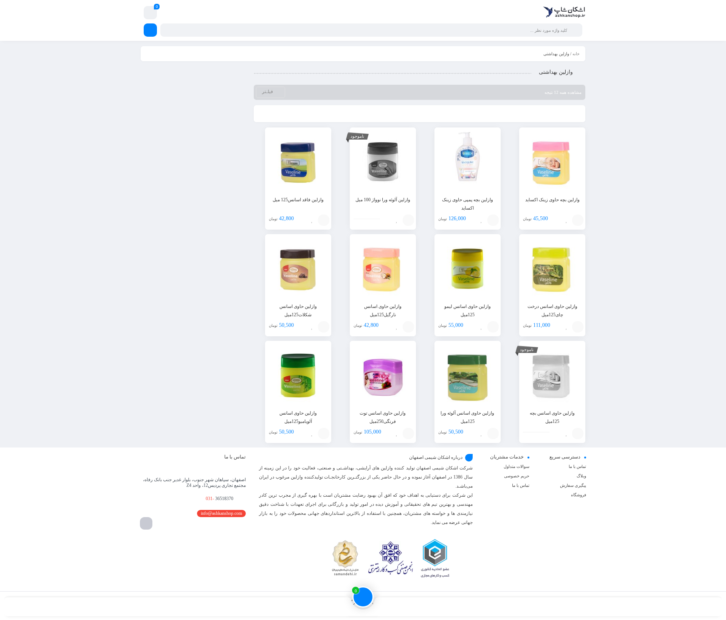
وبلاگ (581, 476)
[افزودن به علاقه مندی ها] (566, 220)
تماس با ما (577, 466)
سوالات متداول (516, 466)
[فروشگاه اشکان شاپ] (564, 12)
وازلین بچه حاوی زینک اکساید (552, 199)
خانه (576, 53)
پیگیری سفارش (573, 485)
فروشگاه (578, 495)
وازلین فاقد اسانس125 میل (298, 199)
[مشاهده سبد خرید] (150, 14)
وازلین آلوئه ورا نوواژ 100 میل (382, 199)
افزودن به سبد (577, 220)
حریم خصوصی (516, 476)
